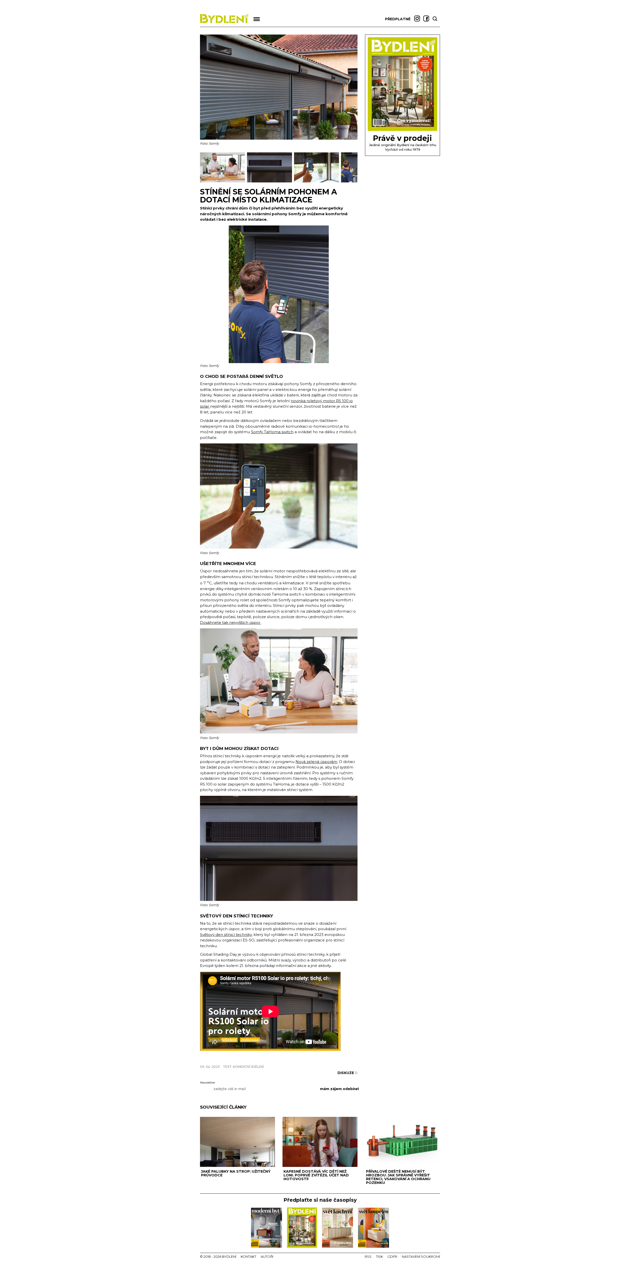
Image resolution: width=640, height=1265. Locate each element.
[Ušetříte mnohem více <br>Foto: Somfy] (317, 181)
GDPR (392, 1256)
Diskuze (348, 1073)
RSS (368, 1256)
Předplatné (397, 19)
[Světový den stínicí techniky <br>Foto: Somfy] (270, 181)
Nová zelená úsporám (316, 761)
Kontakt (248, 1256)
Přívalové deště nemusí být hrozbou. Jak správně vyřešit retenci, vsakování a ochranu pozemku (398, 1177)
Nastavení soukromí (421, 1256)
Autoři (267, 1256)
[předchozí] (204, 167)
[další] (353, 167)
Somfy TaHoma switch (272, 431)
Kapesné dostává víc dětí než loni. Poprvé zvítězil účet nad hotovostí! (316, 1175)
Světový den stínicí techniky (226, 934)
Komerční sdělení (248, 1067)
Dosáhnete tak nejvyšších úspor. (230, 622)
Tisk (379, 1256)
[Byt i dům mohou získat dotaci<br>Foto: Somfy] (223, 181)
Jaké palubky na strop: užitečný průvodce (235, 1173)
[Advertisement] (258, 1058)
